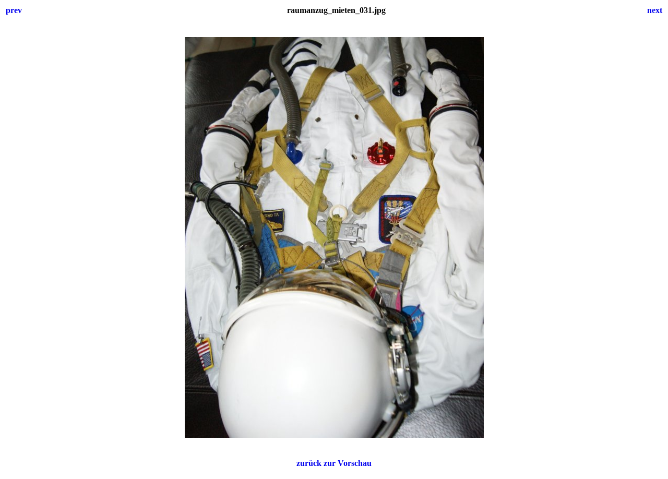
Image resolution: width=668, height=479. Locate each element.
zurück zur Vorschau (334, 463)
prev (14, 10)
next (654, 10)
